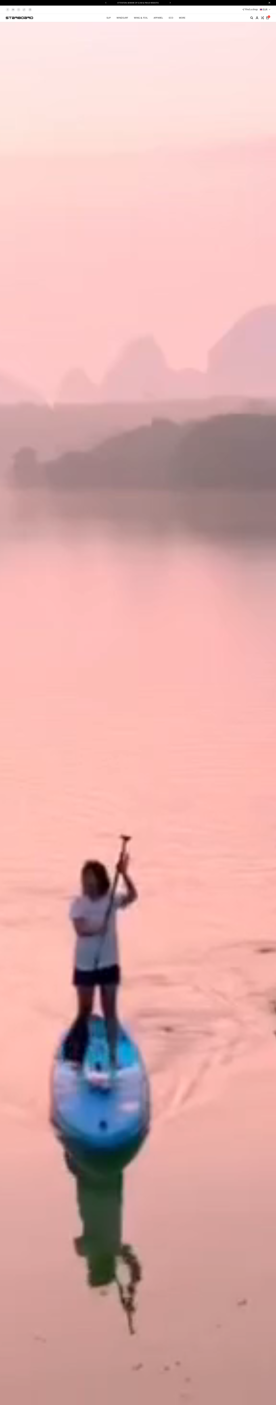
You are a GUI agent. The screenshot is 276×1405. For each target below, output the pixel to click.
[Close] (268, 2)
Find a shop (251, 9)
